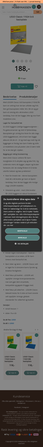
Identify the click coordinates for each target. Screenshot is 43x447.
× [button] (38, 198)
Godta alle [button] (22, 231)
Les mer (10, 225)
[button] (21, 243)
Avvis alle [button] (22, 237)
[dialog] (21, 224)
